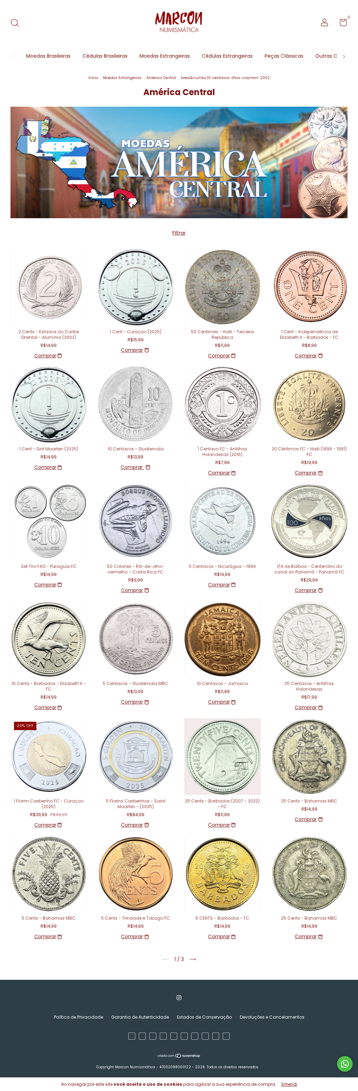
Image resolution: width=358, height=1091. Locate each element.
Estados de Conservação (204, 1017)
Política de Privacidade (78, 1017)
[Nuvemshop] (179, 1056)
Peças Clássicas (284, 55)
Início (93, 77)
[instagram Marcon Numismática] (179, 997)
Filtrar (179, 232)
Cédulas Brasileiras (105, 55)
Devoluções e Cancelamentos (272, 1017)
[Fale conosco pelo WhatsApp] (345, 1064)
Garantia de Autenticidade (140, 1017)
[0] (341, 23)
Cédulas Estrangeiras (227, 55)
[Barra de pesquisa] (17, 23)
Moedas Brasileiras (48, 55)
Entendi (289, 1084)
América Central (161, 77)
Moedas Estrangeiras (164, 55)
